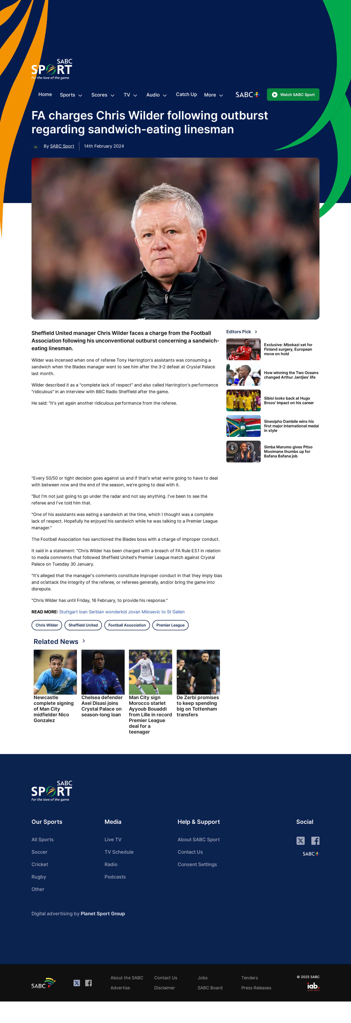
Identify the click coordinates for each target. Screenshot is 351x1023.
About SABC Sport (199, 839)
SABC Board (210, 987)
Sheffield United (83, 625)
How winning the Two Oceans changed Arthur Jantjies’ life (291, 375)
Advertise (120, 987)
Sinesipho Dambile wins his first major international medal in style (291, 426)
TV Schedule (119, 852)
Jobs (202, 977)
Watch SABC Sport (297, 94)
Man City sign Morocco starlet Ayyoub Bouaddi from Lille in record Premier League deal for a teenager (150, 715)
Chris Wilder (47, 625)
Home (45, 94)
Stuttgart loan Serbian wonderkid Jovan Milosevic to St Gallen (122, 611)
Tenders (249, 977)
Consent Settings (197, 864)
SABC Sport (62, 146)
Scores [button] (99, 95)
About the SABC (127, 977)
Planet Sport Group (103, 913)
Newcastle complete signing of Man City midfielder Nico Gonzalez (54, 709)
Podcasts (115, 877)
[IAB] (313, 986)
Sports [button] (67, 95)
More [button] (210, 95)
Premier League (170, 625)
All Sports (43, 839)
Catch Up (186, 94)
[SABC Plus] (311, 854)
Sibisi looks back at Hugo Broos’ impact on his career (289, 400)
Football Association (127, 625)
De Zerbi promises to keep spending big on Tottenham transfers (198, 706)
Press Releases (256, 987)
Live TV (113, 839)
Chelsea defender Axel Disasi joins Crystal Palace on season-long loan (102, 706)
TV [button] (127, 95)
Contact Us (190, 852)
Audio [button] (153, 95)
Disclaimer (164, 987)
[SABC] (44, 983)
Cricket (40, 864)
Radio (111, 864)
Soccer (40, 852)
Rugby (39, 877)
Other (38, 889)
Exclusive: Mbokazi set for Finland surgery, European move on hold (288, 349)
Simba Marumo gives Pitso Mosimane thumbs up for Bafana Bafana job (288, 451)
